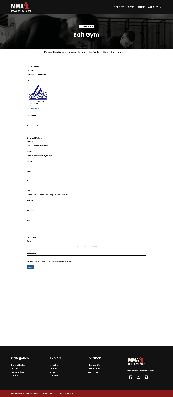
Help (105, 52)
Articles (153, 7)
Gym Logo (31, 80)
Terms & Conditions (65, 393)
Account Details (77, 52)
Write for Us (94, 368)
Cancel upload (34, 108)
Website (30, 151)
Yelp (28, 220)
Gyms (131, 7)
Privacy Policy (48, 393)
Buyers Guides (18, 365)
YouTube (30, 200)
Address (30, 142)
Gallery (29, 241)
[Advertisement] (86, 305)
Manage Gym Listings (55, 52)
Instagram (30, 210)
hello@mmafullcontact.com (140, 370)
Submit (30, 267)
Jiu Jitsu (15, 368)
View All (15, 375)
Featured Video (33, 253)
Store (141, 7)
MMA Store (55, 365)
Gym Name (31, 70)
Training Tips (17, 372)
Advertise (93, 372)
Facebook (30, 191)
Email (29, 171)
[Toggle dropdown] (160, 7)
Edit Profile (94, 52)
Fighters (119, 7)
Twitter (29, 181)
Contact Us (94, 365)
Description (31, 115)
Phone (29, 161)
